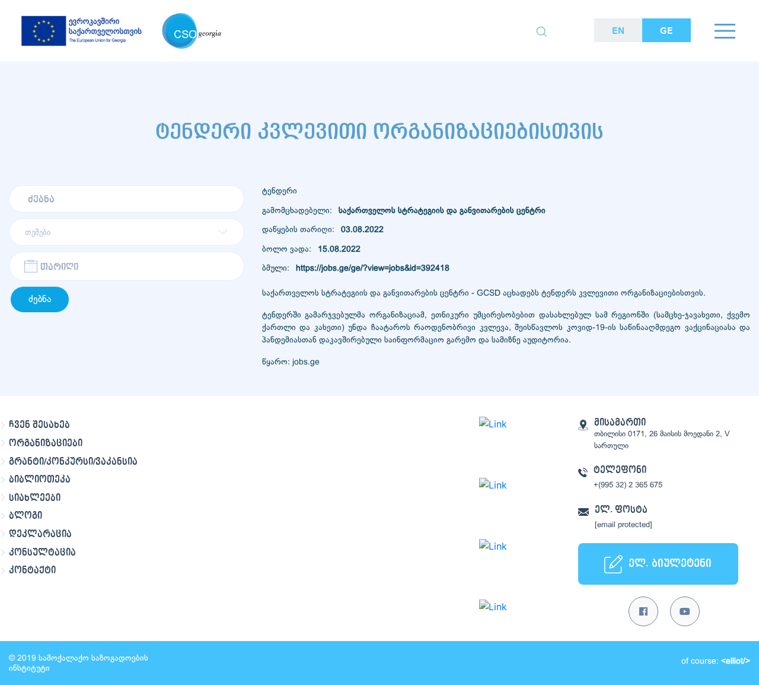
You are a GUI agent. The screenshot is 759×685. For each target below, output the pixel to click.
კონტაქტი (32, 570)
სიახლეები (34, 498)
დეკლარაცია (40, 534)
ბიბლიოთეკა (40, 479)
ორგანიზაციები (45, 443)
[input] (126, 266)
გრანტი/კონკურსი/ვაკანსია (73, 462)
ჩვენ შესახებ (39, 425)
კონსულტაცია (42, 552)
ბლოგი (25, 516)
